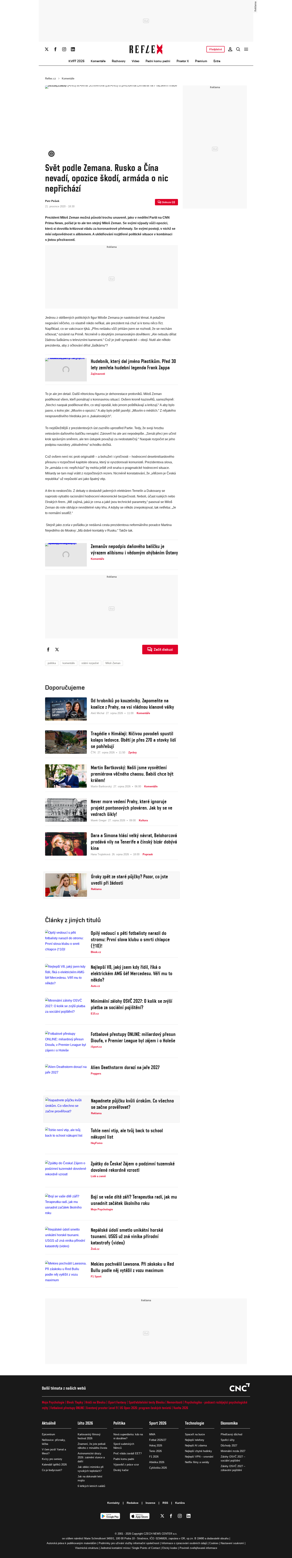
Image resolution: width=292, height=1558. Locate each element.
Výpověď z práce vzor (126, 1464)
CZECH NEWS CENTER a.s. (160, 1533)
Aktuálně (49, 1423)
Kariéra (180, 1502)
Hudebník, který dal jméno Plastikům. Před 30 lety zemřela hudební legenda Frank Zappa (133, 364)
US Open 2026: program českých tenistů (145, 1408)
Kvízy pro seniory (52, 1459)
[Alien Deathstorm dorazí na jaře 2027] (66, 1076)
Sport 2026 (157, 1423)
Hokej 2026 (155, 1445)
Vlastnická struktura (86, 1547)
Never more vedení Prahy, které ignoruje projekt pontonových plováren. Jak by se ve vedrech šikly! (131, 807)
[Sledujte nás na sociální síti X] (47, 49)
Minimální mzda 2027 (233, 1451)
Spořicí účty (228, 1439)
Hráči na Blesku (95, 1402)
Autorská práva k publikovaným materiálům (72, 1543)
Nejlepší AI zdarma (196, 1445)
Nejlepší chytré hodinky (198, 1451)
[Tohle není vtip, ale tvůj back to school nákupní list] (66, 1139)
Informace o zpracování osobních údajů (184, 1543)
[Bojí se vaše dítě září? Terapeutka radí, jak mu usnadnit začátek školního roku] (66, 1205)
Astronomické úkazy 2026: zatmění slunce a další (91, 1457)
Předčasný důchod (231, 1434)
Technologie (194, 1423)
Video (135, 61)
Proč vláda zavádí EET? (127, 1453)
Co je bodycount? (52, 1470)
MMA (152, 1434)
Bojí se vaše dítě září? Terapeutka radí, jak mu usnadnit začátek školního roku (134, 1200)
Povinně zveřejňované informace (198, 1547)
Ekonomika (229, 1423)
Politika (119, 1423)
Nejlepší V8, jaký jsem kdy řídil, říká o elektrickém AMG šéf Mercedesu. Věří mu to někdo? (131, 973)
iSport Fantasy (117, 1402)
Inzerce (150, 1502)
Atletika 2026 (156, 1462)
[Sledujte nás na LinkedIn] (73, 49)
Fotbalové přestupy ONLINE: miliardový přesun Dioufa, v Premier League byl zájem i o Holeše (133, 1037)
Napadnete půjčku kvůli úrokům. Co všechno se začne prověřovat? (132, 1104)
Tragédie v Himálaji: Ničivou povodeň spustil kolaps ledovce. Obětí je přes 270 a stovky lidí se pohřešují (133, 740)
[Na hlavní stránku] (146, 49)
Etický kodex (169, 1547)
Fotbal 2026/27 (157, 1439)
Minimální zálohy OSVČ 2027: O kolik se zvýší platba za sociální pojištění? (131, 1004)
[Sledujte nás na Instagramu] (64, 49)
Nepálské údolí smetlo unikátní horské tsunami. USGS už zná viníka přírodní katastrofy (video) (127, 1236)
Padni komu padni (158, 61)
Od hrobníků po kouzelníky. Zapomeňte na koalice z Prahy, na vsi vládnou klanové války (132, 704)
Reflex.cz (50, 78)
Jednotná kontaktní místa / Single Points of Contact (130, 1547)
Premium (201, 61)
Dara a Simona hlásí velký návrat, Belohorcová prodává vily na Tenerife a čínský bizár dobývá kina (134, 841)
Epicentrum (48, 1434)
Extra (217, 61)
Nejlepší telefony (194, 1439)
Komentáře (98, 61)
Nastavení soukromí (232, 1543)
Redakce (132, 1502)
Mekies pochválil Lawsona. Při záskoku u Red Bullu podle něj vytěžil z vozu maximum (132, 1267)
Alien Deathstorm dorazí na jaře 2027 (125, 1067)
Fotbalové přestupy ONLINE (67, 1408)
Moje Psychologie (53, 1402)
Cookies (214, 1543)
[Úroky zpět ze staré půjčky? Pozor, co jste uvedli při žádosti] (66, 885)
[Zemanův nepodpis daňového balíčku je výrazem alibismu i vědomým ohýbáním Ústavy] (66, 555)
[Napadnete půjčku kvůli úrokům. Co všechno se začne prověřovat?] (66, 1109)
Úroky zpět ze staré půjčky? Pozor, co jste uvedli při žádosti (129, 880)
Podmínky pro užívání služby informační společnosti (129, 1543)
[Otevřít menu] (246, 49)
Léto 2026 (85, 1423)
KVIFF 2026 (76, 61)
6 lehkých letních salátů (91, 1486)
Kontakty (113, 1502)
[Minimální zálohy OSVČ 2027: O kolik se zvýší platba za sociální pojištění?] (66, 1009)
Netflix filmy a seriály (197, 1462)
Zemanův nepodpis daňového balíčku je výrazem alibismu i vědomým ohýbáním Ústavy (134, 549)
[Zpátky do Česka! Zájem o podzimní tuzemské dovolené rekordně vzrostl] (66, 1172)
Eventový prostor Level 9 (102, 1408)
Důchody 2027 (229, 1445)
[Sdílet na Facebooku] (48, 649)
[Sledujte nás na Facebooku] (55, 49)
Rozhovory (118, 61)
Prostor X (183, 61)
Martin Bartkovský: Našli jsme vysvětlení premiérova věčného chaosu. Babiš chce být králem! (132, 774)
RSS (165, 1502)
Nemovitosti (174, 1402)
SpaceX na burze (195, 1434)
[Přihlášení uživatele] (230, 49)
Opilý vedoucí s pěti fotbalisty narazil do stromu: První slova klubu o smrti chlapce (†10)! (130, 939)
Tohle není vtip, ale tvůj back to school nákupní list (127, 1133)
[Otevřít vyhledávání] (238, 49)
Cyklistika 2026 (158, 1467)
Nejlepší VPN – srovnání (199, 1456)
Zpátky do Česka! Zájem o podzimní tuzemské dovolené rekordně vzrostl (133, 1167)
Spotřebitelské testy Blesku (147, 1402)
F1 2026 (154, 1456)
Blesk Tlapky (75, 1402)
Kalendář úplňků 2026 (54, 1464)
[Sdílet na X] (57, 649)
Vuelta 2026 (180, 1408)
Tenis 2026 (155, 1451)
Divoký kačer (121, 1470)
